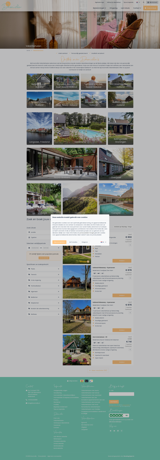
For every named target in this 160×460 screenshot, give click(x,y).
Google (91, 233)
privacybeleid (84, 233)
